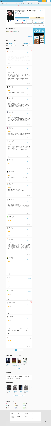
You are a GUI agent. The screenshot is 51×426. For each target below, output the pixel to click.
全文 (29, 43)
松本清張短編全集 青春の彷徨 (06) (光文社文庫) (20, 365)
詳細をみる (28, 63)
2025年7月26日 (11, 141)
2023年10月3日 (11, 258)
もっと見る (29, 36)
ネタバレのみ (12, 47)
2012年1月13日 (11, 112)
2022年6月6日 (10, 67)
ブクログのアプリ (26, 416)
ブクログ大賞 (12, 417)
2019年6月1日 (10, 184)
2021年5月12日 (11, 160)
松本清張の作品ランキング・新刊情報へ (19, 395)
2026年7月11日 (11, 51)
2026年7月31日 (11, 217)
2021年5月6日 (10, 172)
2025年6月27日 (11, 228)
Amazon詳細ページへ (37, 17)
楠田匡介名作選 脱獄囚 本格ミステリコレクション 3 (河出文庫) (14, 365)
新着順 (14, 43)
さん (10, 86)
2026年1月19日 (11, 128)
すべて (7, 47)
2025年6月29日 (11, 87)
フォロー (29, 52)
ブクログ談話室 (12, 416)
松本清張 (16, 12)
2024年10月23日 (11, 239)
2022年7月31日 (11, 98)
